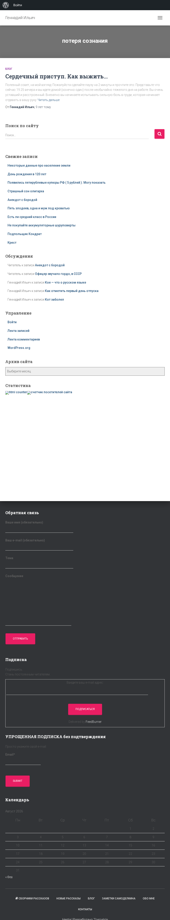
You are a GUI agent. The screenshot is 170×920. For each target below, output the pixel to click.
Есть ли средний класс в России (32, 217)
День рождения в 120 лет (27, 174)
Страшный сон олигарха (26, 191)
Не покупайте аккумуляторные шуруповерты (41, 225)
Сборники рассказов (34, 898)
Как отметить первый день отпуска (72, 291)
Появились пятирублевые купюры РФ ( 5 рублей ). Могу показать (57, 182)
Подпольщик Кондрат (25, 234)
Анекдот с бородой (22, 200)
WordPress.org (19, 348)
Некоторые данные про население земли (39, 165)
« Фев (9, 877)
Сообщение (14, 576)
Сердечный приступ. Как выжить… (56, 76)
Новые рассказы (68, 898)
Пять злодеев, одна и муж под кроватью (39, 208)
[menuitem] (6, 5)
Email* (10, 754)
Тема (9, 558)
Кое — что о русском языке (65, 282)
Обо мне (149, 898)
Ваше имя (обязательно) (24, 522)
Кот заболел (54, 299)
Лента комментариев (24, 339)
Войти (12, 322)
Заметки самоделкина (118, 898)
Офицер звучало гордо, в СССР (58, 274)
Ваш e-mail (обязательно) (25, 540)
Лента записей (18, 331)
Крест (12, 242)
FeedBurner (94, 722)
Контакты (85, 909)
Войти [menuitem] (17, 5)
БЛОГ (8, 68)
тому (43, 107)
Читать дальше (49, 100)
